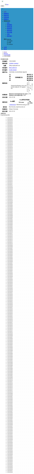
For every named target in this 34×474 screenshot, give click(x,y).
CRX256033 (10, 298)
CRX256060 (10, 258)
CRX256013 (10, 328)
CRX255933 (10, 446)
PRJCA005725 (13, 67)
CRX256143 (10, 137)
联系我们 (9, 36)
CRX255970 (10, 392)
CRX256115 (10, 178)
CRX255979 (10, 378)
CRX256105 (10, 193)
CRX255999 (10, 349)
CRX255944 (10, 430)
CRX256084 (10, 223)
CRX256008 (10, 335)
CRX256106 (10, 191)
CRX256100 (10, 200)
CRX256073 (10, 239)
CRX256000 (10, 347)
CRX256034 (10, 297)
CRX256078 (10, 231)
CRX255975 (10, 384)
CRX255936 (10, 442)
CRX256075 (10, 236)
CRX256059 (10, 260)
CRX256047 (10, 277)
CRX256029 (10, 304)
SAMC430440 (13, 70)
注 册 (5, 47)
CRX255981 (10, 375)
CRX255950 (10, 421)
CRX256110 (10, 185)
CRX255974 (10, 386)
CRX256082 (10, 226)
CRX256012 (10, 329)
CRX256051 (10, 271)
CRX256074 (10, 237)
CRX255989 (10, 363)
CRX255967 (10, 396)
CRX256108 (10, 188)
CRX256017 (10, 322)
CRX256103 (10, 196)
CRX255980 (10, 377)
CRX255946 (10, 427)
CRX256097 (10, 203)
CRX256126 (10, 162)
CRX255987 (10, 366)
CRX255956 (10, 412)
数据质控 (9, 28)
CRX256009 (10, 334)
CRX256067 (10, 248)
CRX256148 (10, 129)
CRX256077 (10, 233)
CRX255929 (10, 452)
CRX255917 (10, 470)
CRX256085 (10, 221)
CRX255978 (10, 380)
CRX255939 (10, 437)
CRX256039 (10, 289)
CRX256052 (10, 270)
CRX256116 (10, 177)
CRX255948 (10, 424)
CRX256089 (10, 215)
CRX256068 (10, 246)
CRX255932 (10, 448)
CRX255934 (10, 445)
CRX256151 (10, 125)
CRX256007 (10, 337)
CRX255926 (10, 457)
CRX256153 (10, 122)
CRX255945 (10, 429)
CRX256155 (10, 119)
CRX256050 (10, 273)
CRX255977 (10, 381)
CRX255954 (10, 415)
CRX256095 (10, 206)
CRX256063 (10, 254)
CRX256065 (10, 251)
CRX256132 (10, 153)
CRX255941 (10, 435)
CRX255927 (10, 455)
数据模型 (9, 25)
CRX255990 (10, 362)
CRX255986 (10, 368)
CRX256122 (10, 168)
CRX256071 (10, 242)
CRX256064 (10, 252)
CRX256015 (10, 325)
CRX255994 (10, 356)
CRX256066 (10, 249)
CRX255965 (10, 399)
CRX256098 (10, 202)
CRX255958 (10, 409)
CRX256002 (10, 344)
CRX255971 (10, 390)
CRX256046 (10, 279)
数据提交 (6, 13)
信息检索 (6, 17)
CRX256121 (10, 169)
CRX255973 (10, 387)
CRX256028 (10, 306)
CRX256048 (10, 276)
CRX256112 (10, 183)
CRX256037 (10, 292)
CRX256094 (10, 208)
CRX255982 (10, 374)
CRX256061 (10, 257)
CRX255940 (10, 436)
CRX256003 (10, 343)
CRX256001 (10, 346)
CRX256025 (10, 310)
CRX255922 (10, 463)
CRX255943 (10, 432)
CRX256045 (10, 280)
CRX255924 (10, 460)
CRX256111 (9, 184)
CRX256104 (10, 194)
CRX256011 (10, 331)
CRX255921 (10, 464)
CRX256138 (10, 144)
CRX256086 (10, 220)
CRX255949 (10, 423)
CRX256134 (10, 150)
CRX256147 (10, 131)
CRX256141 (10, 140)
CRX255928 (10, 454)
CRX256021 (10, 316)
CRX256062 (10, 255)
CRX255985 (10, 369)
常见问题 (9, 32)
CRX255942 (10, 433)
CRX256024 (10, 311)
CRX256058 (10, 261)
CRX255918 (10, 469)
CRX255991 (10, 360)
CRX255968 (10, 395)
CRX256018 (10, 320)
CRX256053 (10, 268)
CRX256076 (10, 234)
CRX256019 (10, 319)
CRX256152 (10, 123)
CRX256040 (10, 288)
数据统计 (6, 19)
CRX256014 (10, 326)
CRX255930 (10, 451)
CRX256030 (10, 303)
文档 (8, 34)
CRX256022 (10, 314)
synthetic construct (13, 63)
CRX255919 (10, 467)
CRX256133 (10, 151)
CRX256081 (10, 227)
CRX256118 (10, 174)
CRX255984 (10, 371)
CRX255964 (10, 400)
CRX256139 (10, 142)
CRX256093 (10, 209)
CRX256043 (10, 283)
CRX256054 (10, 267)
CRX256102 (10, 197)
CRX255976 (10, 383)
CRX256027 (10, 307)
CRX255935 (10, 443)
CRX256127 (10, 160)
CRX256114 (10, 180)
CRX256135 (10, 148)
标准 (8, 23)
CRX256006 (10, 338)
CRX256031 (10, 301)
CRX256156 (10, 117)
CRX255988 (10, 365)
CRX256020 (10, 317)
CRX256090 (10, 214)
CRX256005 (10, 340)
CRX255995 (10, 354)
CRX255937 (10, 440)
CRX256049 (10, 274)
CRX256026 (10, 309)
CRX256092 (10, 211)
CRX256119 (10, 172)
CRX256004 (10, 341)
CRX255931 (10, 449)
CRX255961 (10, 405)
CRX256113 (10, 181)
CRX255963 (10, 402)
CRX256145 (10, 134)
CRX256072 (10, 240)
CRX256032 (10, 300)
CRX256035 (10, 295)
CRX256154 (10, 120)
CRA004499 (7, 54)
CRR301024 (12, 104)
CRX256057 (10, 263)
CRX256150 (10, 126)
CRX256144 (10, 135)
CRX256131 (10, 154)
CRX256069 (10, 245)
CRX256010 (10, 332)
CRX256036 (10, 294)
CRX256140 (10, 141)
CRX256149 (10, 128)
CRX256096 (10, 205)
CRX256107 (10, 190)
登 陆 (5, 49)
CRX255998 (10, 350)
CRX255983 (10, 372)
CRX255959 (10, 408)
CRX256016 (10, 323)
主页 (5, 11)
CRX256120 (10, 171)
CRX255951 (10, 420)
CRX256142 (10, 138)
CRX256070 (10, 243)
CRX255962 (10, 403)
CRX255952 (10, 418)
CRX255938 (10, 439)
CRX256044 (10, 282)
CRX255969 (10, 393)
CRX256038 (10, 291)
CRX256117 (10, 175)
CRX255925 (10, 458)
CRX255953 (10, 417)
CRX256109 (10, 187)
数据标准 (9, 26)
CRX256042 (10, 285)
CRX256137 (10, 145)
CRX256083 (10, 224)
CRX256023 (10, 313)
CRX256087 (10, 218)
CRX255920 (10, 466)
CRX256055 (10, 266)
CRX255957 (10, 411)
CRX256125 (10, 163)
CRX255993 (10, 357)
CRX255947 (10, 426)
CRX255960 (10, 406)
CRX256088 (10, 217)
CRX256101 (10, 199)
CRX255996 (10, 353)
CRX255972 (10, 389)
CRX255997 (10, 352)
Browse (6, 53)
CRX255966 (10, 397)
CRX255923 (10, 461)
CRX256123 (10, 166)
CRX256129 (10, 157)
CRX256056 (10, 264)
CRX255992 (10, 359)
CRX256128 (10, 159)
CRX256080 (10, 228)
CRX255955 (10, 414)
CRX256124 (10, 165)
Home (5, 52)
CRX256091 (10, 212)
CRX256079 (10, 230)
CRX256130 (10, 156)
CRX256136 (10, 147)
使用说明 (9, 30)
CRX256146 (10, 132)
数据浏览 (6, 15)
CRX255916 (10, 472)
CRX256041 (10, 286)
